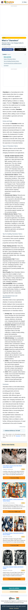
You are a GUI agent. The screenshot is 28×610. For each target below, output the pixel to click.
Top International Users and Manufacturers (13, 63)
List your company (14, 591)
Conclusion (6, 65)
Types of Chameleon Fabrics (10, 59)
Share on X (21, 49)
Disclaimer (16, 608)
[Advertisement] (14, 21)
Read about (14, 478)
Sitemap (11, 608)
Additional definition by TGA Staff (12, 430)
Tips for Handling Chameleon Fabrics (11, 61)
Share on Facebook (8, 49)
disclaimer (18, 435)
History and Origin (7, 56)
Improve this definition (14, 588)
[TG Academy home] (8, 2)
